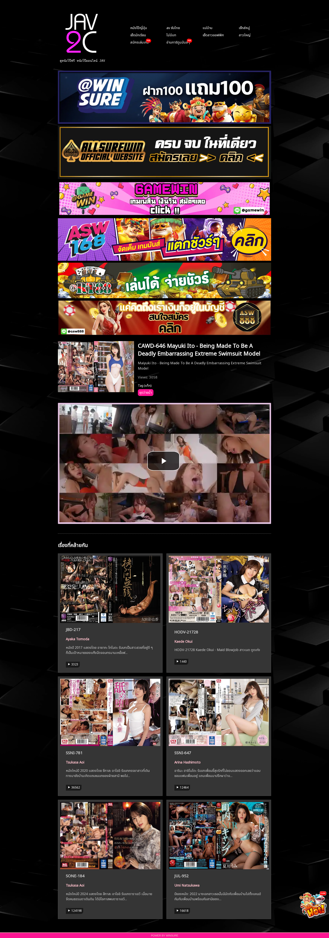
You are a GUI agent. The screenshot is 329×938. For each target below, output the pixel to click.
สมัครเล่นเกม (139, 41)
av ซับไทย (173, 27)
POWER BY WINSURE (164, 935)
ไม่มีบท (171, 34)
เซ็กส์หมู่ (244, 27)
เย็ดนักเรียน (138, 34)
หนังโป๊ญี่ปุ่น (138, 27)
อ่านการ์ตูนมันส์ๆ (178, 41)
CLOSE (323, 893)
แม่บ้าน (207, 27)
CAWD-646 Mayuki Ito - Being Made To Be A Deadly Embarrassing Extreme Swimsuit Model (199, 349)
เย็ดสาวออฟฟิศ (213, 34)
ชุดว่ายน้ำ (145, 392)
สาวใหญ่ (245, 34)
